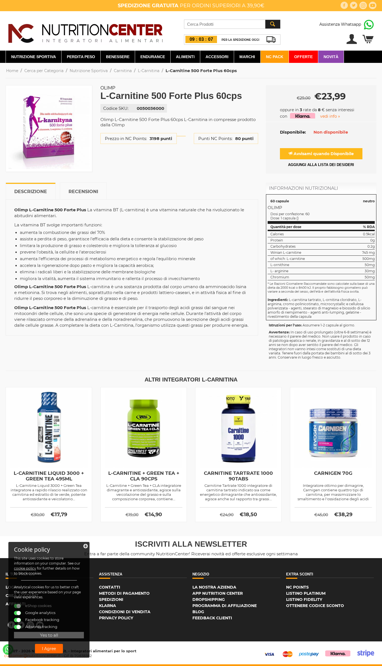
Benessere (117, 56)
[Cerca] (272, 24)
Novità (331, 56)
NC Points (297, 587)
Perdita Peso (81, 56)
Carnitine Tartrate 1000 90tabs (238, 476)
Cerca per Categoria (43, 70)
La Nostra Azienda (214, 587)
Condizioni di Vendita (124, 611)
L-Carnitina (148, 70)
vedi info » (330, 116)
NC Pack (274, 56)
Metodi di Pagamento (124, 593)
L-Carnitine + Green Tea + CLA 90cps (143, 476)
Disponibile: (293, 132)
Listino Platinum (306, 593)
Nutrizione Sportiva (33, 56)
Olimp (107, 88)
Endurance (152, 56)
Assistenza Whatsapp (340, 24)
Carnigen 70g (333, 473)
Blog (198, 611)
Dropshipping (208, 599)
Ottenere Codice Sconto (315, 605)
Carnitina (123, 70)
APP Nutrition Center (217, 593)
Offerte (303, 56)
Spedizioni (111, 599)
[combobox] (232, 24)
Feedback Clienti (212, 617)
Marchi (247, 56)
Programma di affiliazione (224, 605)
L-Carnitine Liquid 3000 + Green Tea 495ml (49, 476)
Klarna (107, 605)
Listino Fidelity (304, 599)
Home (12, 70)
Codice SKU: (115, 108)
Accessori (217, 56)
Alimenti (185, 56)
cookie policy (25, 568)
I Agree (49, 648)
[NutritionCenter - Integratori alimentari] (85, 31)
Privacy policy (116, 617)
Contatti (109, 587)
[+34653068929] (8, 649)
